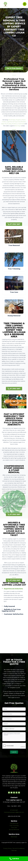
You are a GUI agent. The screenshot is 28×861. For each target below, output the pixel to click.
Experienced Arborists (13, 589)
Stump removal (14, 316)
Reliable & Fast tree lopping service (11, 610)
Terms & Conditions (18, 848)
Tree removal (14, 245)
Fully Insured (9, 606)
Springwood (16, 121)
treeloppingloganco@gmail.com (14, 812)
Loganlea (9, 121)
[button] (14, 68)
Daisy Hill (4, 123)
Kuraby (9, 123)
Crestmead (21, 123)
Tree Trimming (14, 825)
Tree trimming (14, 269)
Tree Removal (14, 823)
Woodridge (11, 119)
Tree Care (14, 827)
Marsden (23, 121)
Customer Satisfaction (13, 614)
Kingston (18, 119)
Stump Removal (14, 829)
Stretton (14, 123)
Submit (14, 752)
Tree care (14, 292)
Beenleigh (18, 125)
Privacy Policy (7, 848)
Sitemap (14, 850)
